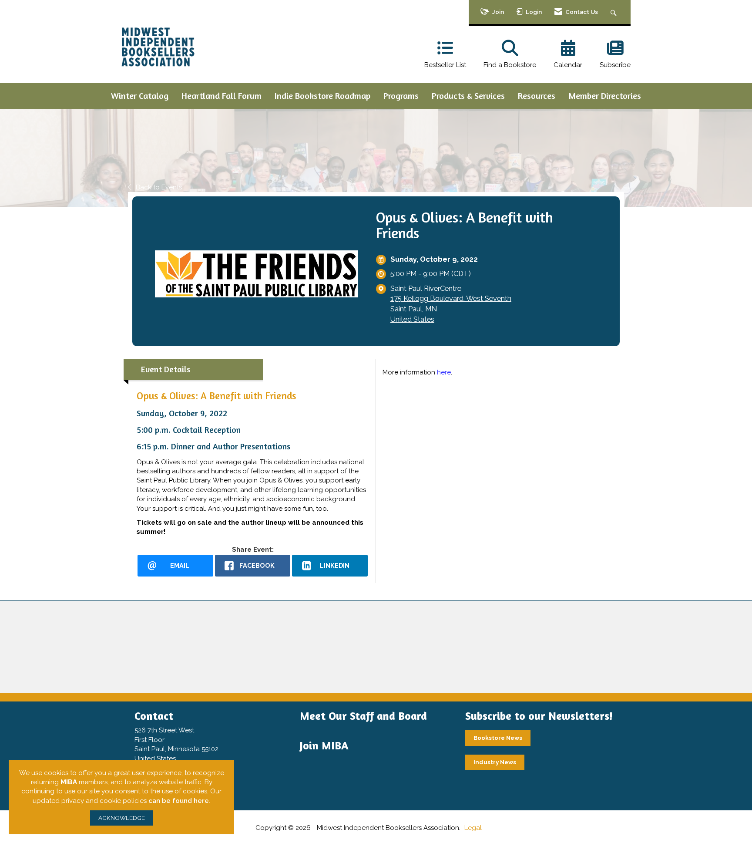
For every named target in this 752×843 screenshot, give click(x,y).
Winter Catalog (139, 95)
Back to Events (159, 187)
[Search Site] (615, 12)
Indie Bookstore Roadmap (322, 95)
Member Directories (604, 95)
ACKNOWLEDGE (121, 817)
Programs (401, 95)
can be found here (178, 801)
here (444, 372)
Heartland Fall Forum (221, 95)
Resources (536, 95)
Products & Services (468, 95)
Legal (473, 828)
